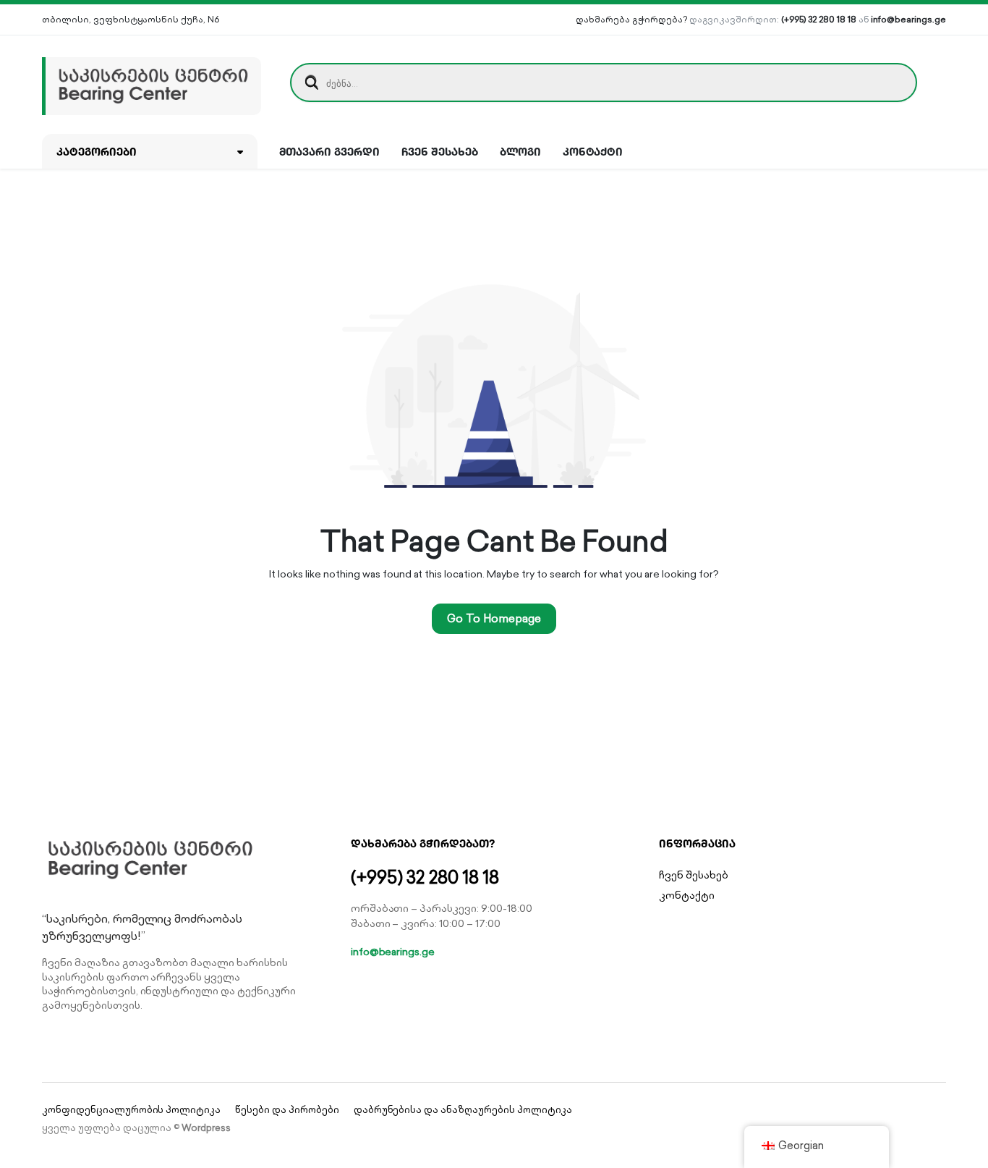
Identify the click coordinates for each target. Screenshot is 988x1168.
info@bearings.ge (908, 19)
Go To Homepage (494, 618)
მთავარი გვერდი (329, 151)
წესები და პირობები (286, 1110)
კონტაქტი (593, 151)
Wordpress (206, 1128)
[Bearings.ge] (151, 82)
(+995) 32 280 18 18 (818, 19)
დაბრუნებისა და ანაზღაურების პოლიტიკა (463, 1110)
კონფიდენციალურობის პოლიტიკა (131, 1110)
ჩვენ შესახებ (439, 151)
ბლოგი (520, 151)
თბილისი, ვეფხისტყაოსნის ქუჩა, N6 (130, 19)
